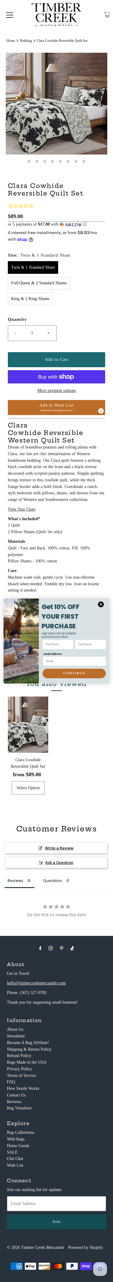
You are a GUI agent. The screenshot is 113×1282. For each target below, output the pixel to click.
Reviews (14, 1101)
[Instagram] (51, 948)
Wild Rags (15, 1139)
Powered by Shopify (85, 1247)
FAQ (11, 1082)
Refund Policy (19, 1055)
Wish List (15, 1165)
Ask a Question (59, 862)
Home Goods (18, 1145)
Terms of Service (21, 1075)
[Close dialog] (101, 604)
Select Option (28, 788)
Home (10, 41)
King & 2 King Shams (30, 298)
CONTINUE (74, 673)
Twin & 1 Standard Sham (33, 267)
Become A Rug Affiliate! (28, 1042)
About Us (15, 1029)
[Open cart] (107, 15)
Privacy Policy (19, 1069)
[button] (56, 224)
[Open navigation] (10, 14)
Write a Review (59, 848)
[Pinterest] (61, 948)
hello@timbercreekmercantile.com (36, 983)
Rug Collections (20, 1132)
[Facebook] (40, 948)
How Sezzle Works (23, 1088)
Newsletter (16, 1036)
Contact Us (16, 1095)
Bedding (26, 41)
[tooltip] (101, 411)
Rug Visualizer (19, 1108)
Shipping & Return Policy (29, 1049)
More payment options (56, 390)
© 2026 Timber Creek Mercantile (35, 1247)
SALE (12, 1152)
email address (52, 653)
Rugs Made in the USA (26, 1062)
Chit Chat (15, 1158)
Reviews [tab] (15, 880)
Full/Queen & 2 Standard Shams (39, 283)
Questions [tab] (52, 880)
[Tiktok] (72, 948)
